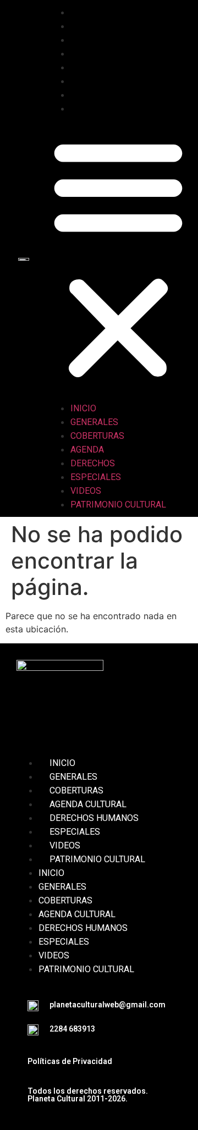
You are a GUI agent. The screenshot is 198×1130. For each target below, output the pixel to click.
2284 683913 (72, 1028)
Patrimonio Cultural (129, 108)
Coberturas (108, 40)
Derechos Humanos (94, 818)
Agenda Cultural (88, 804)
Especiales (106, 81)
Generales (105, 26)
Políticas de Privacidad (70, 1061)
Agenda (98, 53)
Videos (96, 95)
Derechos (103, 67)
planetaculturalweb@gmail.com (108, 1004)
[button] (118, 258)
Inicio (94, 12)
